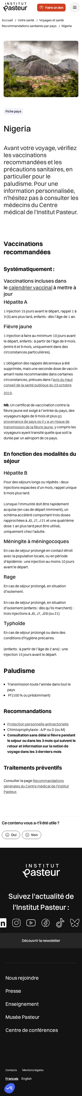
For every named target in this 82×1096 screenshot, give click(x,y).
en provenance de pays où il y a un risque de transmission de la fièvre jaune (36, 421)
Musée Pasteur (22, 1017)
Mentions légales (33, 1070)
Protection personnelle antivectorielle (38, 724)
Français (11, 1079)
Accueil (7, 20)
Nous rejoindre (22, 978)
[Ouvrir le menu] (74, 7)
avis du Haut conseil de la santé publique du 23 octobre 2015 (38, 386)
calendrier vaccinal (30, 287)
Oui (14, 835)
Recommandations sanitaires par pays (29, 26)
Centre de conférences (31, 1030)
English (26, 1079)
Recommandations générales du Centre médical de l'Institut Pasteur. (36, 786)
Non (34, 835)
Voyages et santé (51, 20)
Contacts (11, 1070)
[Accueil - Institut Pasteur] (15, 6)
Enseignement (22, 1004)
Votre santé (26, 20)
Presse (13, 991)
